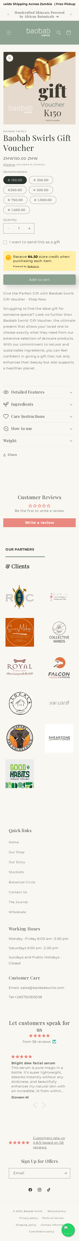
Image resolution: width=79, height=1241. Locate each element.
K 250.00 (41, 180)
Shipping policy (26, 1224)
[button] (9, 33)
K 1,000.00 (43, 200)
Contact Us (18, 892)
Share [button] (12, 455)
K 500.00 (40, 190)
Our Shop (17, 852)
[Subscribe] (65, 1173)
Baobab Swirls (33, 1211)
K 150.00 (15, 180)
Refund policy (57, 1211)
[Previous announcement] (8, 14)
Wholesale (17, 912)
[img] (39, 1036)
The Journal (18, 902)
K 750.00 (15, 200)
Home (14, 842)
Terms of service (53, 1218)
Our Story (17, 862)
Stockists (16, 872)
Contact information (54, 1224)
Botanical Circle (22, 882)
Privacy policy (28, 1218)
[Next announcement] (71, 14)
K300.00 (15, 190)
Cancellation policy (41, 1231)
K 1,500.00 (16, 210)
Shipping (9, 164)
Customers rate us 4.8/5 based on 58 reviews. (49, 1142)
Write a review (39, 523)
